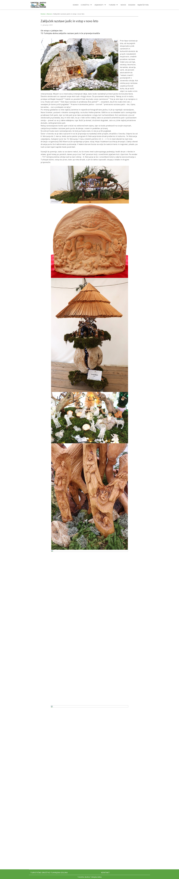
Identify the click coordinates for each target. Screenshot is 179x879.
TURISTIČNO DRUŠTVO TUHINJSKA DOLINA (49, 872)
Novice (123, 5)
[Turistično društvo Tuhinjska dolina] (38, 5)
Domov (76, 5)
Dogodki (131, 5)
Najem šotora (143, 5)
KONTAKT (105, 872)
